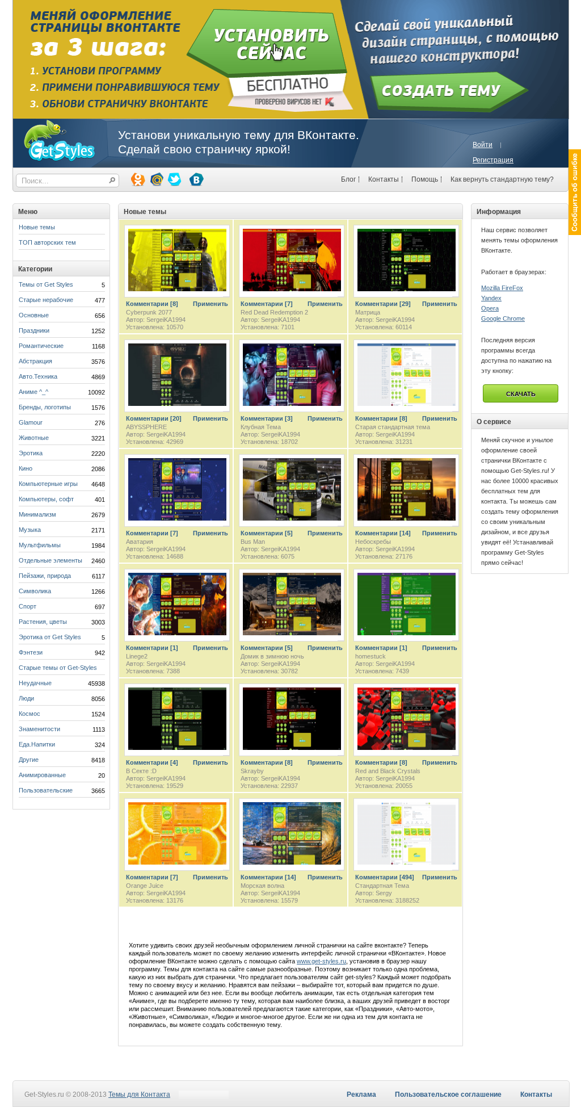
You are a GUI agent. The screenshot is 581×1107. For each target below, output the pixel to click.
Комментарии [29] (383, 303)
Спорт (27, 606)
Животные (34, 437)
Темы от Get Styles (46, 284)
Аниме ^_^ (33, 391)
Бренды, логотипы (45, 407)
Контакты (383, 179)
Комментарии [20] (154, 418)
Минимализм (37, 514)
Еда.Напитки (37, 744)
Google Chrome (503, 318)
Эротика (31, 453)
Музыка (30, 529)
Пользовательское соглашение (448, 1094)
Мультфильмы (40, 545)
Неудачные (35, 683)
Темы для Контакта (139, 1094)
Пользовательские (46, 790)
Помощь (424, 179)
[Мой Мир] (155, 179)
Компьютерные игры (48, 483)
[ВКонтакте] (196, 179)
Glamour (31, 422)
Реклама (361, 1094)
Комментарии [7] (267, 303)
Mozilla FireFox (502, 287)
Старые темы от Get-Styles (58, 667)
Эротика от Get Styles (50, 637)
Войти (482, 145)
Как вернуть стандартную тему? (502, 179)
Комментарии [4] (152, 762)
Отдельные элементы (50, 560)
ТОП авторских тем (47, 242)
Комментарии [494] (384, 877)
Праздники (34, 330)
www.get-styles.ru (321, 961)
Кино (25, 468)
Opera (490, 308)
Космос (29, 713)
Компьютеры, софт (46, 499)
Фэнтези (31, 652)
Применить (210, 303)
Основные (34, 315)
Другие (29, 759)
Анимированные (42, 774)
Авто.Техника (38, 376)
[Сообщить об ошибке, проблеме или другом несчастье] (575, 192)
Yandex (491, 298)
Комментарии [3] (267, 418)
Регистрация (493, 160)
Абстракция (35, 361)
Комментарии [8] (152, 303)
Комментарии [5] (267, 533)
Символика (35, 591)
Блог (348, 179)
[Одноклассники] (137, 179)
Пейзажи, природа (45, 575)
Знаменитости (39, 729)
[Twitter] (173, 179)
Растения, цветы (43, 621)
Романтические (41, 345)
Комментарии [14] (383, 533)
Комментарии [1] (152, 647)
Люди (26, 698)
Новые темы (37, 227)
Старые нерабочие (46, 299)
